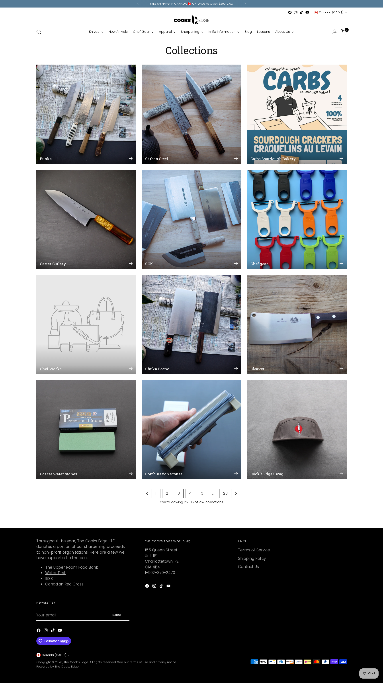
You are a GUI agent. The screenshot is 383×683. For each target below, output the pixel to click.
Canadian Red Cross (64, 584)
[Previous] (138, 4)
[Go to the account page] (334, 31)
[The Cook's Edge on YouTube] (307, 12)
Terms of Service (254, 550)
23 (225, 493)
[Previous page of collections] (147, 493)
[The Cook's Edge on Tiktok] (301, 12)
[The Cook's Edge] (191, 19)
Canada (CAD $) (331, 12)
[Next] (245, 4)
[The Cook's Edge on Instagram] (296, 12)
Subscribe (120, 615)
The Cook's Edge (76, 662)
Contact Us (248, 566)
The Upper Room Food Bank (71, 567)
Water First (55, 573)
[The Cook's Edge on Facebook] (290, 12)
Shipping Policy (252, 558)
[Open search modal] (38, 31)
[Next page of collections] (235, 493)
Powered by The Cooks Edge (57, 666)
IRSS (49, 578)
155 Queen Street (161, 550)
